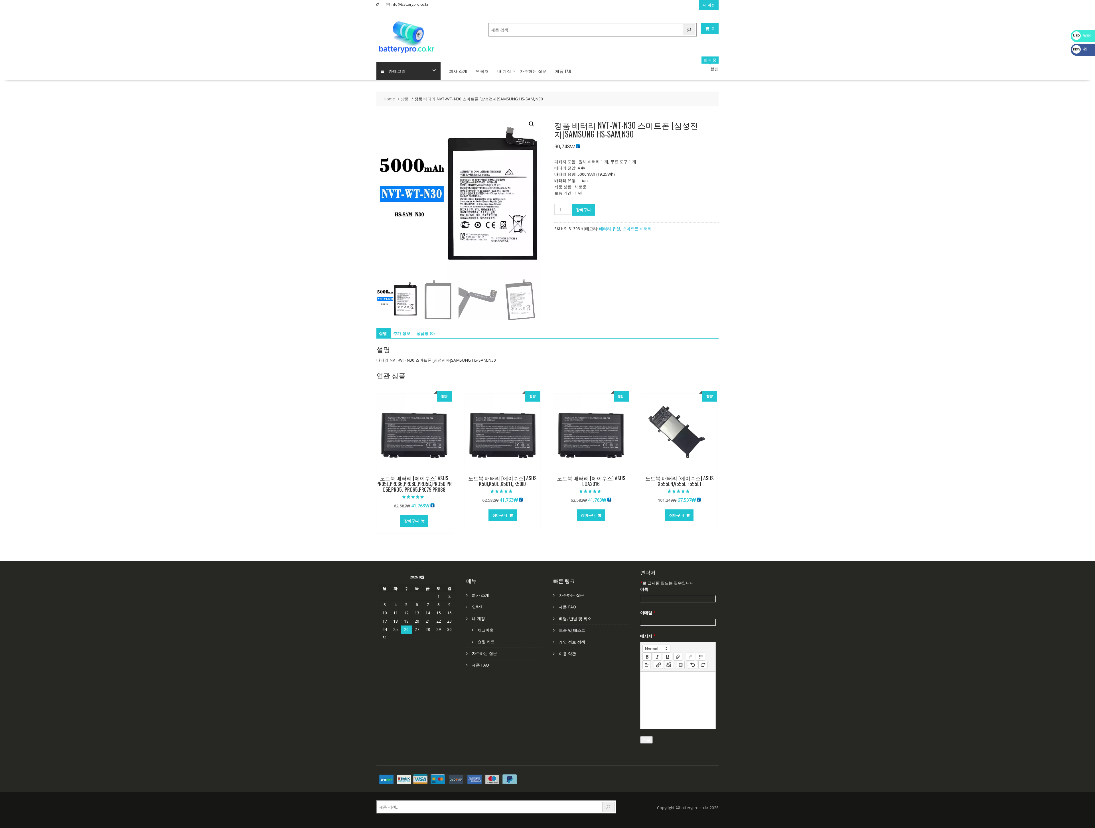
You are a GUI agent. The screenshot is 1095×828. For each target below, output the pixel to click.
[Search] (689, 30)
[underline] (667, 657)
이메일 (648, 612)
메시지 (648, 636)
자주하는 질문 (533, 71)
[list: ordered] (690, 657)
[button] (531, 124)
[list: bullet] (700, 657)
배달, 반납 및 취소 (575, 618)
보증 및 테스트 (572, 630)
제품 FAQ (563, 71)
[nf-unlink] (668, 665)
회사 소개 (458, 71)
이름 (644, 589)
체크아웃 (486, 630)
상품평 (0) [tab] (426, 333)
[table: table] (681, 665)
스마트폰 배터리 (637, 228)
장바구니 (583, 209)
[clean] (677, 657)
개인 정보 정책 (572, 642)
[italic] (657, 657)
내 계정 (709, 4)
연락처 (482, 71)
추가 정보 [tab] (401, 333)
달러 (1082, 35)
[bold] (647, 657)
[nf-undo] (692, 665)
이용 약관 (567, 653)
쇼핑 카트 (486, 641)
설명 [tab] (383, 333)
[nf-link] (658, 665)
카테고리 (397, 71)
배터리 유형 (609, 228)
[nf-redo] (702, 665)
